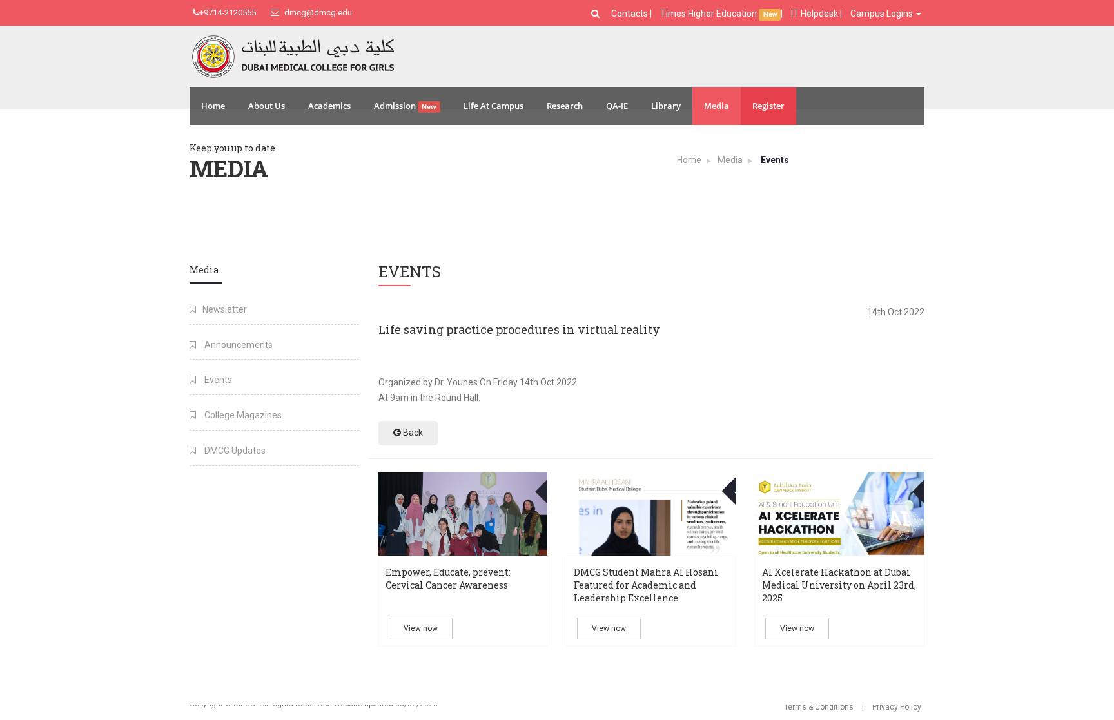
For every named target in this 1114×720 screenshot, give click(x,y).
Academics (329, 106)
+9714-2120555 (227, 12)
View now (421, 628)
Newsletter (224, 309)
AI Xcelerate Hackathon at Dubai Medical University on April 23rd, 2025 (839, 585)
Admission (405, 106)
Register (768, 106)
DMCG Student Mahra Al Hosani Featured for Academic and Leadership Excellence (646, 585)
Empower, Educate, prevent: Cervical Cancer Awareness (448, 578)
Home (213, 106)
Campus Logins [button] (882, 13)
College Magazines (242, 415)
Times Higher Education (709, 13)
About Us (266, 106)
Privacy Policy (896, 707)
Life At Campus (493, 106)
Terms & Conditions (819, 707)
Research (565, 106)
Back (412, 432)
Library (666, 106)
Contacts (630, 13)
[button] (597, 13)
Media (716, 106)
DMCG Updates (234, 450)
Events (217, 380)
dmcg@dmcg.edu (317, 12)
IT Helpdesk (814, 13)
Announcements (237, 345)
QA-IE (617, 106)
